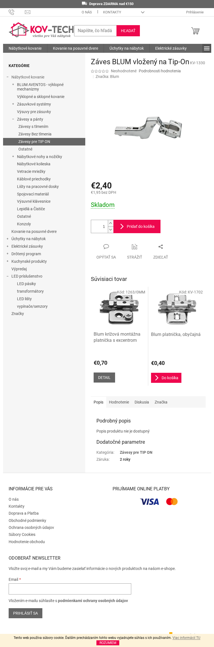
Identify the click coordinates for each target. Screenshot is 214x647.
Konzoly (24, 224)
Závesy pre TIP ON (34, 141)
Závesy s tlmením (33, 126)
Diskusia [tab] (142, 402)
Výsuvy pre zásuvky (34, 111)
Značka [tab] (161, 402)
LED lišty (24, 299)
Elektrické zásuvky (27, 246)
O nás (87, 12)
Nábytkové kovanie (27, 77)
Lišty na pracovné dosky (38, 186)
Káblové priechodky (34, 179)
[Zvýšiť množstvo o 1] (110, 223)
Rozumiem (107, 643)
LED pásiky (26, 283)
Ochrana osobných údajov (31, 527)
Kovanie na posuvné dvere (34, 231)
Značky (17, 313)
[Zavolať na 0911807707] (17, 12)
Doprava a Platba (24, 513)
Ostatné (25, 149)
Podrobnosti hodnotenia (160, 71)
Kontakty (112, 12)
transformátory (30, 291)
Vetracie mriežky (31, 171)
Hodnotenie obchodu (27, 541)
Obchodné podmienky (27, 520)
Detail (104, 377)
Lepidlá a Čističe (31, 209)
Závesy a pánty (30, 119)
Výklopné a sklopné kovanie (40, 96)
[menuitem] (25, 48)
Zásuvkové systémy (34, 104)
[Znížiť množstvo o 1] (110, 229)
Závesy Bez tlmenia (35, 134)
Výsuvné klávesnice (33, 201)
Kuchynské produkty (29, 261)
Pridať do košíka (141, 226)
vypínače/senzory (32, 306)
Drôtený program (26, 254)
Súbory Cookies (22, 534)
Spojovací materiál (33, 194)
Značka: (107, 76)
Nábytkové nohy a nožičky (39, 156)
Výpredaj (19, 269)
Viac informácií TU (186, 638)
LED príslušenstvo (26, 276)
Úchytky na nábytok (28, 239)
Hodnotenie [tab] (119, 402)
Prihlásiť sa (25, 613)
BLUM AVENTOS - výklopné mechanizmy (40, 87)
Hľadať (128, 30)
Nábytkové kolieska (33, 164)
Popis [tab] (98, 402)
